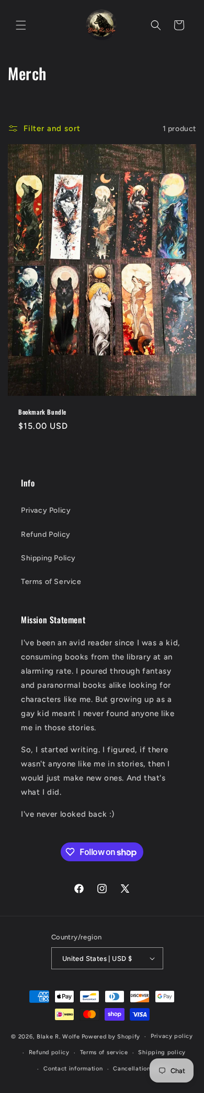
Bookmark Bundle (42, 412)
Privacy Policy (46, 510)
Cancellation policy (142, 1068)
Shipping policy (162, 1052)
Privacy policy (172, 1036)
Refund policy (49, 1052)
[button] (20, 25)
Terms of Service (51, 581)
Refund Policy (46, 534)
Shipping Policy (48, 558)
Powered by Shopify (111, 1036)
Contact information (73, 1068)
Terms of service (104, 1052)
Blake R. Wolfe (58, 1036)
